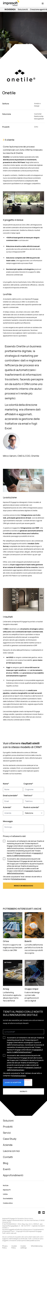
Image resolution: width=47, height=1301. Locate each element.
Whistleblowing (37, 1246)
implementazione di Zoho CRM (15, 508)
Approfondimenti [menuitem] (13, 1175)
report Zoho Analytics (22, 696)
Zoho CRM (31, 282)
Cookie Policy (14, 1247)
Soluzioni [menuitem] (8, 1120)
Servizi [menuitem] (7, 1132)
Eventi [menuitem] (6, 1169)
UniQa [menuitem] (5, 1194)
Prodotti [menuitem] (8, 1126)
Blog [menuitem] (5, 1163)
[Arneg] (12, 981)
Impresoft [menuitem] (7, 1190)
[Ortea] (12, 933)
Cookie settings (23, 1247)
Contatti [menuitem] (8, 1157)
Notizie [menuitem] (5, 1185)
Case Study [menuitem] (9, 1139)
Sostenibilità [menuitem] (8, 1198)
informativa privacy (19, 879)
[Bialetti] (34, 933)
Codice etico (8, 1203)
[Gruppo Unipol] (34, 981)
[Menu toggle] (43, 3)
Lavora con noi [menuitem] (11, 1151)
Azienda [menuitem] (7, 1145)
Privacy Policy (5, 1247)
